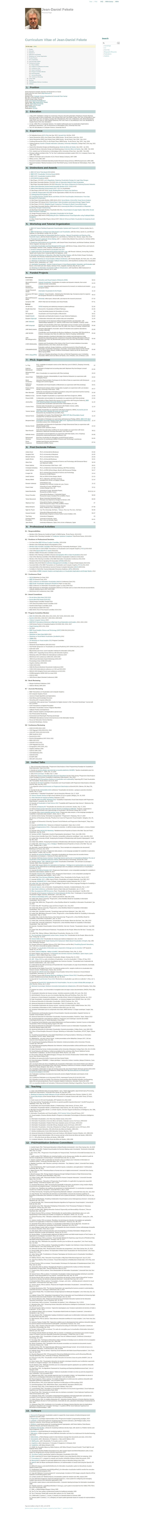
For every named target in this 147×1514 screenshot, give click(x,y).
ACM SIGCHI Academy (37, 178)
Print (95, 1)
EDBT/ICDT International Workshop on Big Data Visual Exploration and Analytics (52, 622)
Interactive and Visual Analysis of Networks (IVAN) (53, 280)
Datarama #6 (42, 807)
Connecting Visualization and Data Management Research (48, 246)
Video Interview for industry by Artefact (42, 797)
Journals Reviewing (36, 75)
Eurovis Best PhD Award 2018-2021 (39, 599)
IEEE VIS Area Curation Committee (49, 542)
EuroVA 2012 (42, 982)
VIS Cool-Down (39, 773)
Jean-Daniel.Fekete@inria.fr (37, 101)
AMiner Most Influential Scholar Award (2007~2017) (46, 188)
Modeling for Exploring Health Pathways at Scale (45, 1094)
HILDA (31, 577)
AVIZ (101, 1)
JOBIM (31, 638)
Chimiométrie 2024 (45, 790)
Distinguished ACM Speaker (40, 194)
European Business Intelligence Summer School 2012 (61, 975)
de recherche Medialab (43, 854)
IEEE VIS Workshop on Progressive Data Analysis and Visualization (50, 232)
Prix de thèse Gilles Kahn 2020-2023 (40, 597)
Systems (106, 56)
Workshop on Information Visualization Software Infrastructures (49, 261)
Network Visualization (45, 282)
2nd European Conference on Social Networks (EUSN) (54, 893)
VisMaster (41, 294)
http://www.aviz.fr (46, 93)
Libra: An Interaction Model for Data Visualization (69, 182)
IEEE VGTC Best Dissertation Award (73, 415)
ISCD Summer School (64, 1113)
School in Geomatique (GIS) (40, 896)
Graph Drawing (33, 626)
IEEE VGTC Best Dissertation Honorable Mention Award (62, 401)
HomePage (107, 46)
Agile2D (34, 1462)
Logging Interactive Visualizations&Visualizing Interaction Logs (49, 251)
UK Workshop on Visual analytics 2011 (40, 640)
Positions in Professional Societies (40, 66)
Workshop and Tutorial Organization (38, 56)
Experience (32, 52)
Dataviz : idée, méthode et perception (48, 861)
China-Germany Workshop (46, 877)
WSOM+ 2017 (41, 879)
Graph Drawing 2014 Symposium (55, 941)
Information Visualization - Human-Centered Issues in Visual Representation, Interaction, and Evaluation (62, 264)
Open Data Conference (38, 889)
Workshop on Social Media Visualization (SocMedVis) (45, 636)
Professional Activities (34, 63)
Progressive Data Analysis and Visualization (43, 242)
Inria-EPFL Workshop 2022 (48, 799)
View (90, 1)
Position (31, 49)
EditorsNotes (34, 1437)
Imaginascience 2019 (43, 827)
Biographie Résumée (110, 52)
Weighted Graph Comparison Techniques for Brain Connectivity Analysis (66, 204)
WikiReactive (35, 1441)
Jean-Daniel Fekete (57, 9)
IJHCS (76, 567)
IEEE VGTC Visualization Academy (41, 176)
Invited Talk (35, 883)
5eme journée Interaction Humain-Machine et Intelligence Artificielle (56, 809)
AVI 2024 (40, 783)
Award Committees (36, 70)
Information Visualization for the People (61, 213)
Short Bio (107, 50)
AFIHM (61, 561)
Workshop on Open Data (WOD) (38, 634)
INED (39, 834)
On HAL (35, 108)
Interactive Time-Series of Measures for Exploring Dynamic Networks (75, 184)
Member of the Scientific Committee (39, 546)
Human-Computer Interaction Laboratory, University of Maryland (58, 143)
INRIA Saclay (109, 1)
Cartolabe (34, 1420)
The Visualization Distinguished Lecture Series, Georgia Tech (49, 935)
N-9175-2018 (37, 105)
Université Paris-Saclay (60, 96)
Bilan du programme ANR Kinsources (42, 891)
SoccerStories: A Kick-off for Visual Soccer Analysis (76, 200)
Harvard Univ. (62, 135)
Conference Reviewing (37, 76)
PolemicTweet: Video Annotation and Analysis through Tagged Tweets (69, 202)
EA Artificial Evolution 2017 (44, 870)
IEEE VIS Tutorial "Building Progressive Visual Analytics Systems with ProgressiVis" (55, 228)
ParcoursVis (34, 1415)
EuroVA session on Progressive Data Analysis (55, 786)
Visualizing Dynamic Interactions (83, 944)
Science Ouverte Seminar (39, 795)
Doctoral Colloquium (37, 249)
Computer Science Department (43, 96)
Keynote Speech (36, 887)
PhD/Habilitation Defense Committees (38, 82)
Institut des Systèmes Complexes (62, 536)
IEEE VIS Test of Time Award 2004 (41, 172)
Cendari (41, 286)
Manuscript (35, 1460)
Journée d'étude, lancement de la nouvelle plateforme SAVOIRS (56, 770)
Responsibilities (35, 64)
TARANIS (31, 321)
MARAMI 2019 (42, 825)
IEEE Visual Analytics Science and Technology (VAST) (45, 630)
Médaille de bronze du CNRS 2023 (57, 411)
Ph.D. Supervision (33, 59)
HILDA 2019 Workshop (47, 830)
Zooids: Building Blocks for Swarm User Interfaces (63, 190)
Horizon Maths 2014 (37, 939)
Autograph (32, 325)
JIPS (70, 569)
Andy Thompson (43, 1508)
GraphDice (34, 1443)
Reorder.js (34, 1431)
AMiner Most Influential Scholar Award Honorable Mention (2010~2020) (52, 186)
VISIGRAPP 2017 (42, 881)
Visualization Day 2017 (58, 249)
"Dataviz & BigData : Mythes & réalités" (46, 951)
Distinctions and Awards (35, 54)
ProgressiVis (34, 1418)
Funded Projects (33, 58)
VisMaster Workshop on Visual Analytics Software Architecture (50, 258)
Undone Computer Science (37, 620)
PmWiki (71, 1508)
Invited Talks (32, 78)
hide (35, 46)
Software (31, 83)
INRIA (117, 1)
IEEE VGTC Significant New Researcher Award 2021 (75, 420)
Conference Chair (36, 68)
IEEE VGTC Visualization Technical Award (43, 174)
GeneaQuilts (34, 1439)
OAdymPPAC (33, 355)
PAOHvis (33, 1424)
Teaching (31, 80)
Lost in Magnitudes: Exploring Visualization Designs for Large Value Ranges (66, 180)
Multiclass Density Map (37, 1428)
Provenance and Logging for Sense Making (43, 239)
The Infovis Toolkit (37, 1454)
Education (31, 51)
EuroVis (31, 618)
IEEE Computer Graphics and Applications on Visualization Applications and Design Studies (65, 571)
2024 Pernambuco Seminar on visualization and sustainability (56, 779)
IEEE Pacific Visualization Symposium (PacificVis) (43, 583)
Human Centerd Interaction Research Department (52, 776)
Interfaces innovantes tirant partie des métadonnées (61, 986)
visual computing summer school (49, 812)
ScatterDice (35, 1445)
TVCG (82, 548)
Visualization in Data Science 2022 (48, 803)
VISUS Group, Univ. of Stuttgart (48, 844)
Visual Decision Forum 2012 (47, 979)
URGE (40, 306)
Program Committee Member (39, 71)
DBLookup (34, 1433)
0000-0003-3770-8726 (36, 104)
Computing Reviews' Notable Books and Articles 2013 (47, 196)
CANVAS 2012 (43, 972)
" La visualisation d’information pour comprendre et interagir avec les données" (60, 948)
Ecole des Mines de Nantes (68, 147)
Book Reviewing (35, 73)
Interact (31, 632)
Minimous (27, 1508)
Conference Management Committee (57, 563)
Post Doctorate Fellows (34, 61)
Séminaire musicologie (38, 986)
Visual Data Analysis (37, 1096)
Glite (33, 1456)
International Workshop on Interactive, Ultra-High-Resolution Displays (51, 255)
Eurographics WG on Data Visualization (68, 555)
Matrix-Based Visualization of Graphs (76, 941)
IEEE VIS (32, 579)
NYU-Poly (46, 135)
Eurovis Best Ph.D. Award (43, 550)
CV (105, 48)
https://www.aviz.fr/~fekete (40, 102)
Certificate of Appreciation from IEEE (42, 192)
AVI (30, 628)
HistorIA (32, 316)
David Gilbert (57, 1508)
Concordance (35, 1458)
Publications (107, 54)
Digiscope (34, 318)
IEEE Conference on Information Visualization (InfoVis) (45, 581)
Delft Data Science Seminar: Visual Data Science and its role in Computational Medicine (62, 858)
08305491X (32, 107)
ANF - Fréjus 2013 (37, 959)
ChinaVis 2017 (41, 874)
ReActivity (41, 298)
